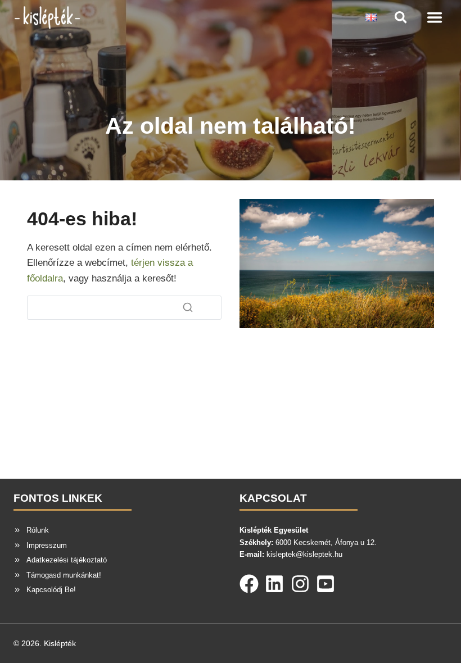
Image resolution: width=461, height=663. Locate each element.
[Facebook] (249, 581)
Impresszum (46, 545)
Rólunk (37, 530)
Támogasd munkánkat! (63, 575)
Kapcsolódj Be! (51, 589)
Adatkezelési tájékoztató (66, 560)
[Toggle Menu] (435, 17)
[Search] (188, 307)
